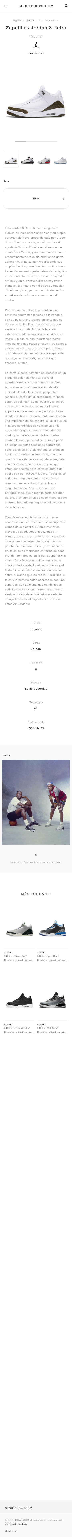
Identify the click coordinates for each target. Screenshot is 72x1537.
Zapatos (17, 20)
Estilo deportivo (36, 688)
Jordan (30, 20)
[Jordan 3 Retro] (11, 159)
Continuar (11, 1530)
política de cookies (16, 1523)
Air (36, 708)
